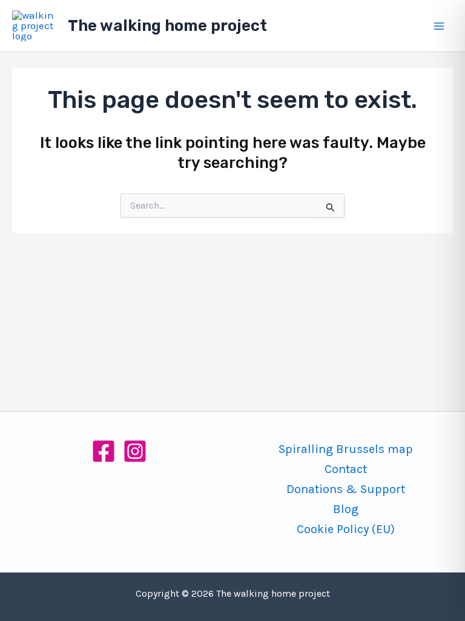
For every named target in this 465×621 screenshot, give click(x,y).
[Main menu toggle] (439, 26)
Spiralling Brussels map (346, 449)
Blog (345, 509)
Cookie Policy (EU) (346, 529)
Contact (346, 469)
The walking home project (167, 25)
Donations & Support (345, 489)
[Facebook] (103, 451)
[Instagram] (135, 451)
